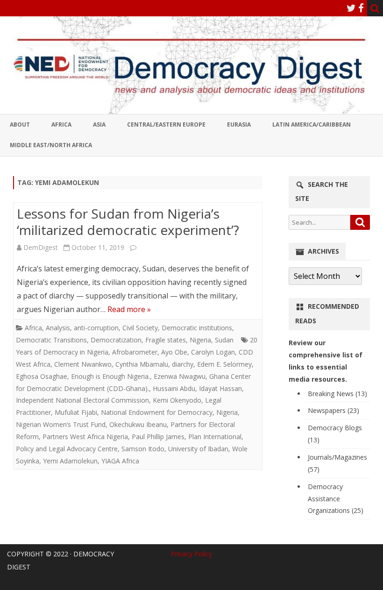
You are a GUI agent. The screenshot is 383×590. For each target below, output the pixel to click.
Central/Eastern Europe (166, 124)
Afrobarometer (134, 352)
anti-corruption (96, 327)
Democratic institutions (197, 327)
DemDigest (40, 247)
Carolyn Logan (213, 352)
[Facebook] (361, 7)
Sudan (224, 339)
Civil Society (140, 327)
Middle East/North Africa (51, 145)
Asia (99, 124)
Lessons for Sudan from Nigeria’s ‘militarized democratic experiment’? (128, 222)
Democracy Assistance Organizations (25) (335, 498)
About (20, 124)
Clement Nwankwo (83, 364)
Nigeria (200, 339)
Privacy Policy (191, 553)
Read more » (129, 309)
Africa (61, 124)
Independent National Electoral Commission (82, 400)
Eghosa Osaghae (41, 376)
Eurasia (239, 124)
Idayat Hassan (220, 388)
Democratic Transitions (51, 339)
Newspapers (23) (333, 410)
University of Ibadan (198, 448)
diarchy (182, 364)
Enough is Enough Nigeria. (110, 376)
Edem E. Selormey (224, 364)
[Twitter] (351, 7)
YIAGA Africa (120, 460)
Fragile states (165, 339)
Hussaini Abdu (174, 388)
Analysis (58, 327)
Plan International (214, 436)
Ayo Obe (174, 352)
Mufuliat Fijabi (76, 412)
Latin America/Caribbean (311, 124)
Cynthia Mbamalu (141, 364)
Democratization (116, 339)
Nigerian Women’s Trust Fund (61, 424)
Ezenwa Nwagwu (180, 376)
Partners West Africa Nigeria (85, 436)
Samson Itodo (142, 448)
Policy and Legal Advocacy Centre (67, 448)
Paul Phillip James (158, 436)
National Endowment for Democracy (157, 412)
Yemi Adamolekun (70, 460)
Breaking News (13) (337, 393)
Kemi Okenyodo (177, 400)
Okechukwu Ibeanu (138, 424)
